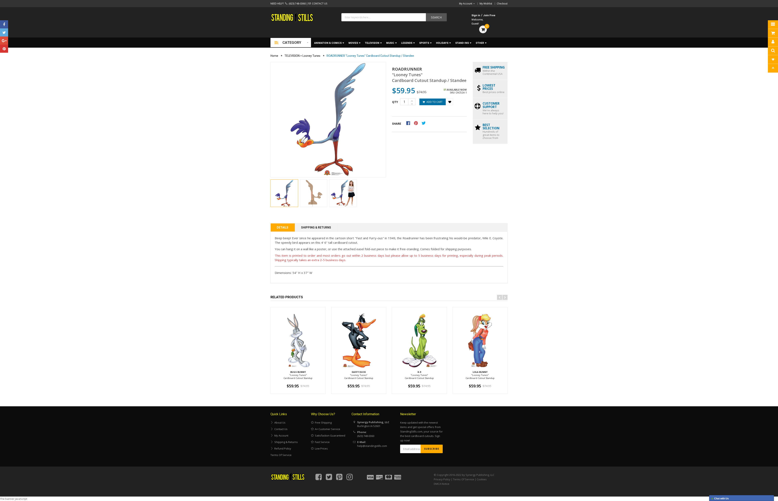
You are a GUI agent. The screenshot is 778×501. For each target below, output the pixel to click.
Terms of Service (281, 455)
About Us (279, 422)
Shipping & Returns (316, 227)
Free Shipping (323, 422)
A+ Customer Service (327, 429)
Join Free (489, 15)
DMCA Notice (441, 484)
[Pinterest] (4, 49)
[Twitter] (4, 32)
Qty (395, 102)
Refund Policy (282, 448)
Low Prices (321, 448)
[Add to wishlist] (449, 102)
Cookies (482, 479)
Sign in (475, 15)
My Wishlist (486, 3)
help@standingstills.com (372, 446)
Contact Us (280, 429)
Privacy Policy (442, 479)
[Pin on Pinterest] (417, 123)
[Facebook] (4, 24)
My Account (280, 435)
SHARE (396, 124)
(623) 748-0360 (296, 3)
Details (282, 227)
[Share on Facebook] (409, 123)
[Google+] (4, 40)
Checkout (502, 3)
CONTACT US (319, 3)
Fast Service (322, 442)
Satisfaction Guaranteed (329, 435)
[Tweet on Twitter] (425, 123)
